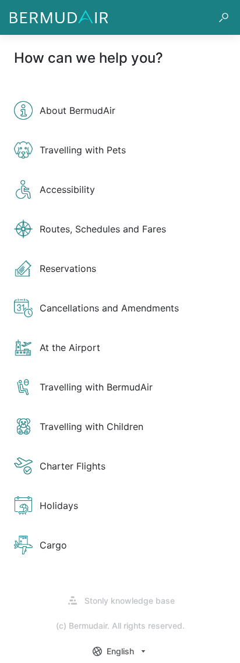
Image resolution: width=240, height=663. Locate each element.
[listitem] (120, 110)
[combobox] (120, 651)
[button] (224, 17)
